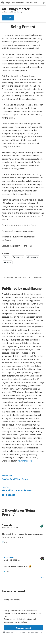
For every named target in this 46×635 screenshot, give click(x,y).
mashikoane (8, 277)
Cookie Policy (23, 622)
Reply (42, 548)
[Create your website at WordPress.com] (23, 2)
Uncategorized (36, 277)
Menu (9, 17)
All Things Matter (15, 9)
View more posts (24, 460)
